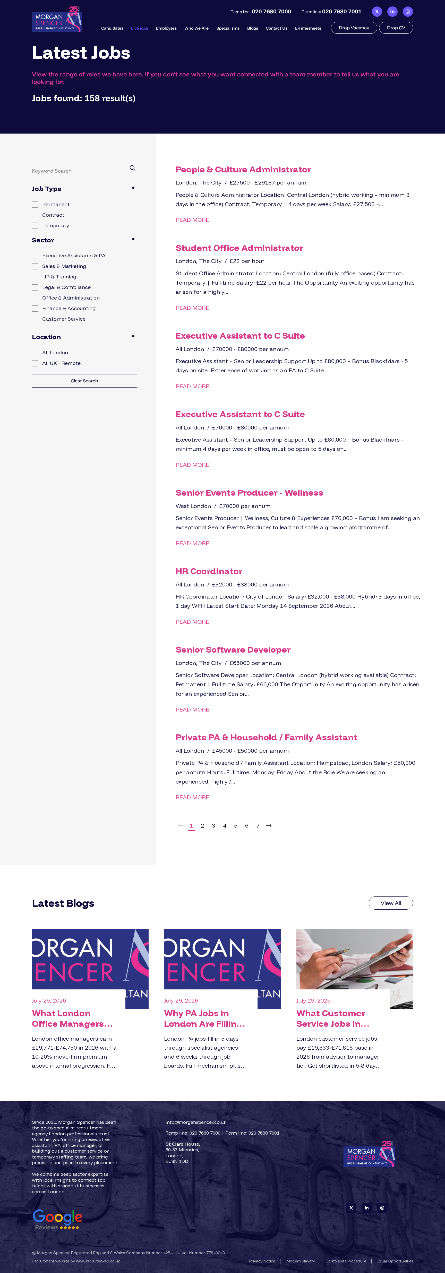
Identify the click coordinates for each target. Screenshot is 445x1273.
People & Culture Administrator (243, 169)
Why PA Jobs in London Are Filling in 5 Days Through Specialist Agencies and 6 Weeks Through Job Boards (206, 1018)
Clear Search (84, 381)
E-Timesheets (308, 28)
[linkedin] (392, 11)
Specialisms (227, 28)
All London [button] (55, 352)
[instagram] (408, 11)
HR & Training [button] (59, 276)
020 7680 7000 (271, 11)
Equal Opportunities (395, 1261)
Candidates (112, 28)
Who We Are (196, 28)
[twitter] (377, 11)
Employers (166, 28)
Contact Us (276, 28)
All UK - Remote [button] (61, 363)
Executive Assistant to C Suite (240, 335)
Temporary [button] (55, 225)
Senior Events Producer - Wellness (249, 492)
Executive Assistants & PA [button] (74, 255)
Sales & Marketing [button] (64, 266)
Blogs (252, 28)
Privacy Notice (262, 1261)
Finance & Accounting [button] (69, 308)
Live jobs (139, 28)
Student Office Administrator (239, 247)
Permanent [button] (56, 204)
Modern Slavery (301, 1261)
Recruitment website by (76, 1261)
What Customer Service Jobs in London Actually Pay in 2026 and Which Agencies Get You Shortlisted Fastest (338, 1018)
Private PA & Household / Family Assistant (266, 737)
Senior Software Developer (233, 649)
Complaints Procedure (346, 1261)
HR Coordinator (209, 570)
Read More (192, 219)
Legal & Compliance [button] (66, 287)
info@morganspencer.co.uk (196, 1122)
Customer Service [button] (63, 318)
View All (391, 903)
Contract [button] (53, 215)
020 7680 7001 (342, 11)
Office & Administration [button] (71, 297)
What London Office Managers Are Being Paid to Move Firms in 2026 (73, 1018)
